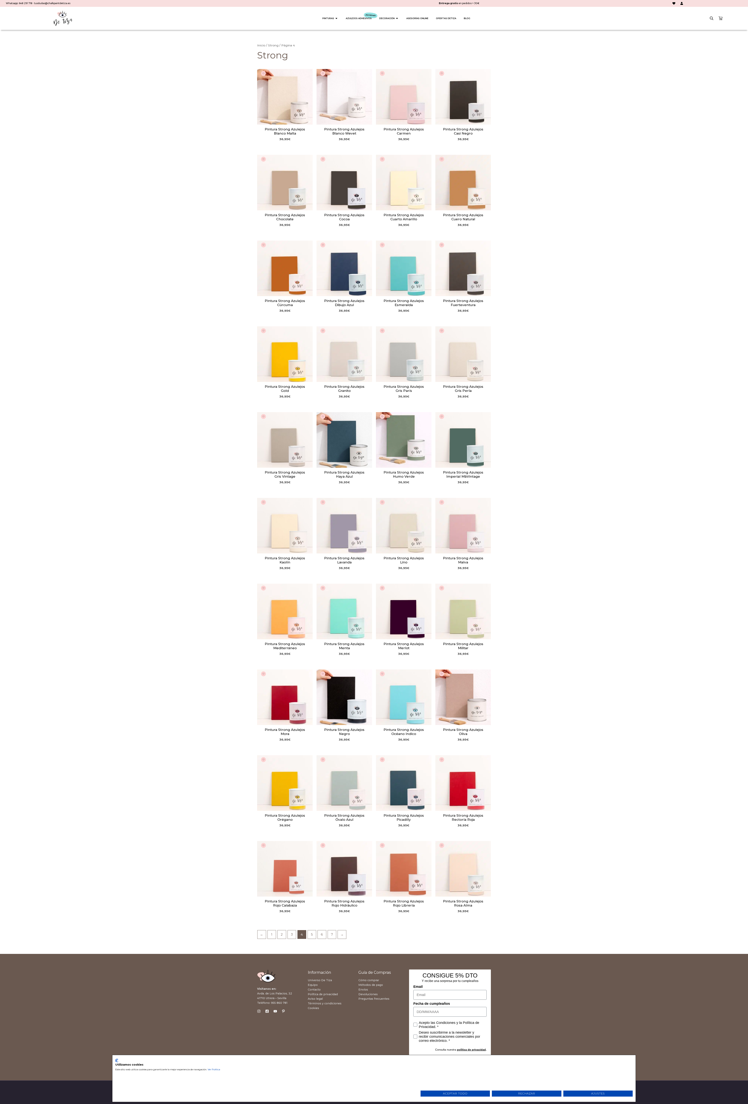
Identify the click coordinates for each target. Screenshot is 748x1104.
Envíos (363, 989)
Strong (273, 45)
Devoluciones (368, 994)
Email (418, 987)
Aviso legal (315, 998)
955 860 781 (279, 1003)
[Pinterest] (283, 1011)
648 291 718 (25, 3)
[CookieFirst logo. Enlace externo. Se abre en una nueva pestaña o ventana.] (116, 1060)
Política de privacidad (323, 994)
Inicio (261, 45)
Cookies (313, 1008)
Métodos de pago (370, 985)
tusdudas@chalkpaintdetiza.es (52, 3)
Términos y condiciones (324, 1003)
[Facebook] (267, 1011)
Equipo (313, 985)
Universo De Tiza (320, 980)
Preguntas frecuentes (373, 998)
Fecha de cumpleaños (431, 1004)
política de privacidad (471, 1049)
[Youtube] (275, 1011)
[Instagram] (259, 1011)
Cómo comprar (368, 980)
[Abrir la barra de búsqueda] (712, 18)
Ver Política (214, 1069)
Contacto (314, 989)
